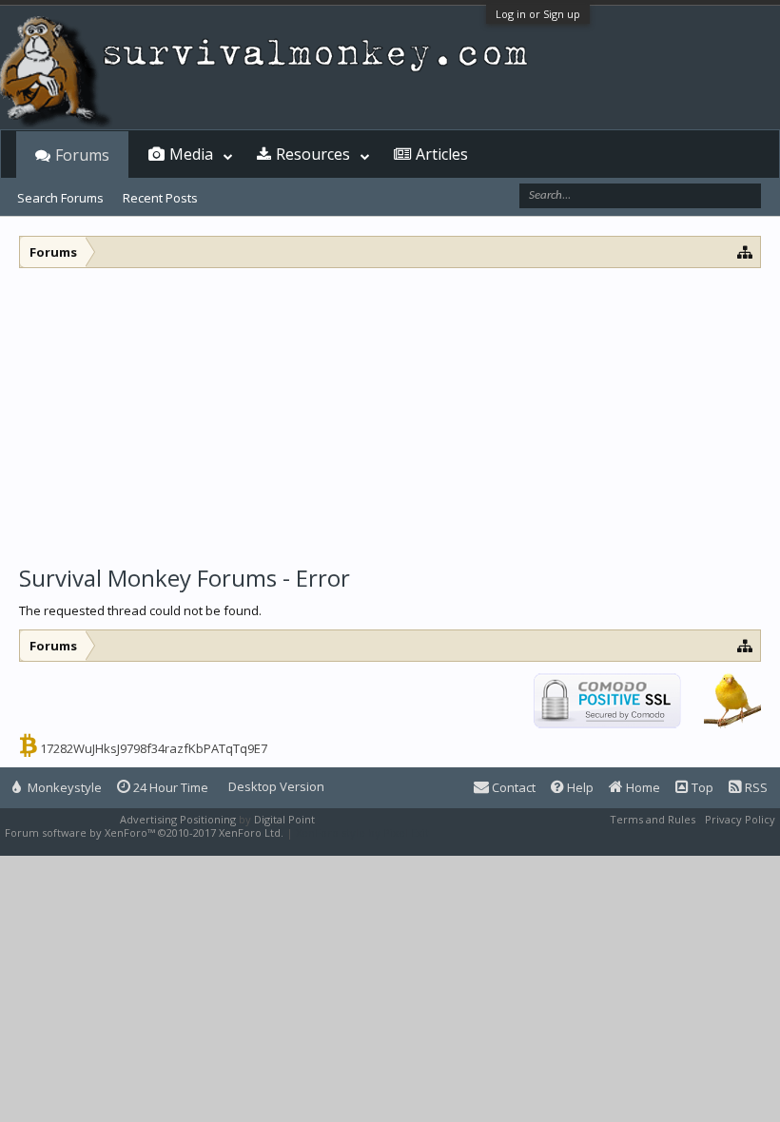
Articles (442, 154)
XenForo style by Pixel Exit (362, 832)
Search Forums (60, 197)
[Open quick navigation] (745, 251)
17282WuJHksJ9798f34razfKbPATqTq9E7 (153, 748)
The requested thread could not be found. (140, 610)
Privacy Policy (740, 819)
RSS (755, 787)
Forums (82, 155)
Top (701, 787)
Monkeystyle (63, 787)
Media (191, 154)
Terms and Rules (652, 819)
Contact (512, 787)
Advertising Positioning (178, 819)
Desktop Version (276, 786)
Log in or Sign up (538, 14)
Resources (313, 154)
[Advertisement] (390, 411)
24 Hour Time (169, 787)
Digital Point (284, 819)
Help (579, 787)
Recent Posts (160, 197)
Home (641, 787)
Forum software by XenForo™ (144, 832)
